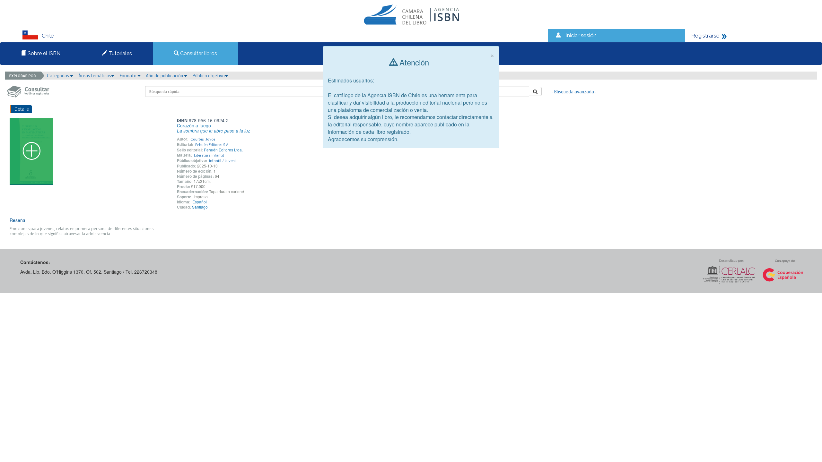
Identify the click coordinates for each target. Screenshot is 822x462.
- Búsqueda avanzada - (574, 91)
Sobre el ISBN (43, 53)
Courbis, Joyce (202, 139)
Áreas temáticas (94, 75)
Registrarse (705, 35)
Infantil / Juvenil (223, 160)
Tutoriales (119, 53)
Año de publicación (165, 75)
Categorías (58, 75)
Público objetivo (208, 75)
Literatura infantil (209, 155)
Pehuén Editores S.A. (212, 144)
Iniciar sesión (581, 35)
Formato (128, 75)
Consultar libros (198, 53)
